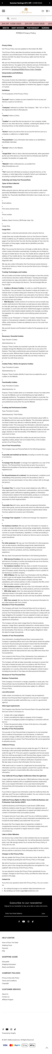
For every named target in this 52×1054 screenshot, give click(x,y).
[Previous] (2, 3)
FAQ (3, 951)
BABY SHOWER (18, 28)
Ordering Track (7, 945)
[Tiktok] (32, 922)
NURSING (45, 28)
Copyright (5, 983)
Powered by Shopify (9, 1033)
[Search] (8, 18)
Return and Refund (8, 967)
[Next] (49, 3)
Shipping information (9, 964)
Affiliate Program (7, 999)
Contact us (5, 997)
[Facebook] (19, 922)
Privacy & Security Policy (10, 978)
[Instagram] (28, 922)
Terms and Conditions (9, 981)
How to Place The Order (10, 942)
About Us (5, 994)
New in (6, 28)
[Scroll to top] (47, 1047)
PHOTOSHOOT (33, 28)
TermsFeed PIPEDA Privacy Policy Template (26, 69)
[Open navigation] (10, 11)
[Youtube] (23, 922)
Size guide (5, 961)
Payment (5, 948)
